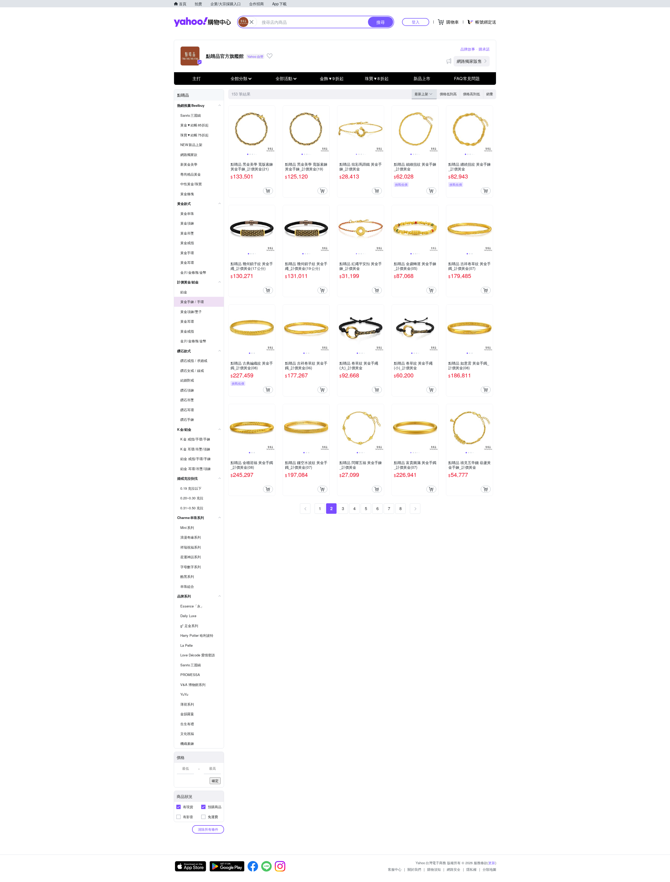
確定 (215, 780)
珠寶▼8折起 (377, 78)
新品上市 (422, 78)
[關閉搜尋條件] (251, 22)
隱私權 (471, 869)
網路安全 (453, 869)
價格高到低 (471, 93)
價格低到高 (448, 93)
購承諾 (484, 49)
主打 (196, 78)
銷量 (489, 93)
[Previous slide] (231, 129)
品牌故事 (467, 49)
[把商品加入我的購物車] (268, 190)
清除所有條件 (208, 829)
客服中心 (394, 869)
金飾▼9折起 (332, 78)
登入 (416, 22)
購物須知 (434, 869)
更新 (491, 862)
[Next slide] (271, 129)
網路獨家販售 (469, 61)
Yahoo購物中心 (202, 22)
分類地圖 (489, 869)
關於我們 (414, 869)
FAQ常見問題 (467, 78)
